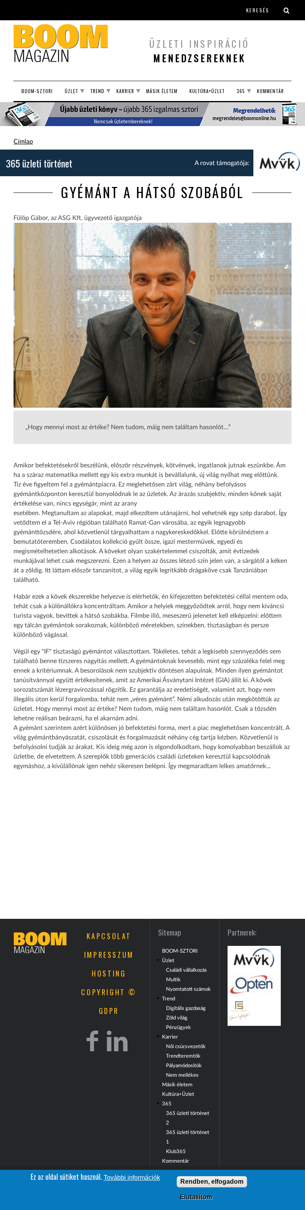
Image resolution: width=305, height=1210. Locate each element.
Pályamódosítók (184, 1065)
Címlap (23, 141)
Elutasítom (196, 1197)
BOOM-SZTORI (37, 91)
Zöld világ (176, 1017)
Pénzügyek (178, 1027)
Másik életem (162, 91)
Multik (173, 979)
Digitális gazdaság (186, 1008)
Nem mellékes (182, 1075)
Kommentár (270, 91)
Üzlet (71, 91)
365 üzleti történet (39, 163)
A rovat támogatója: (222, 163)
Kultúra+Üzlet (207, 91)
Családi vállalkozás (186, 970)
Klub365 (176, 1151)
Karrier (125, 91)
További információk (132, 1177)
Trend (97, 91)
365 (241, 91)
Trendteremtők (183, 1056)
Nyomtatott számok (188, 989)
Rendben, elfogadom (211, 1181)
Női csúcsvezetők (186, 1046)
